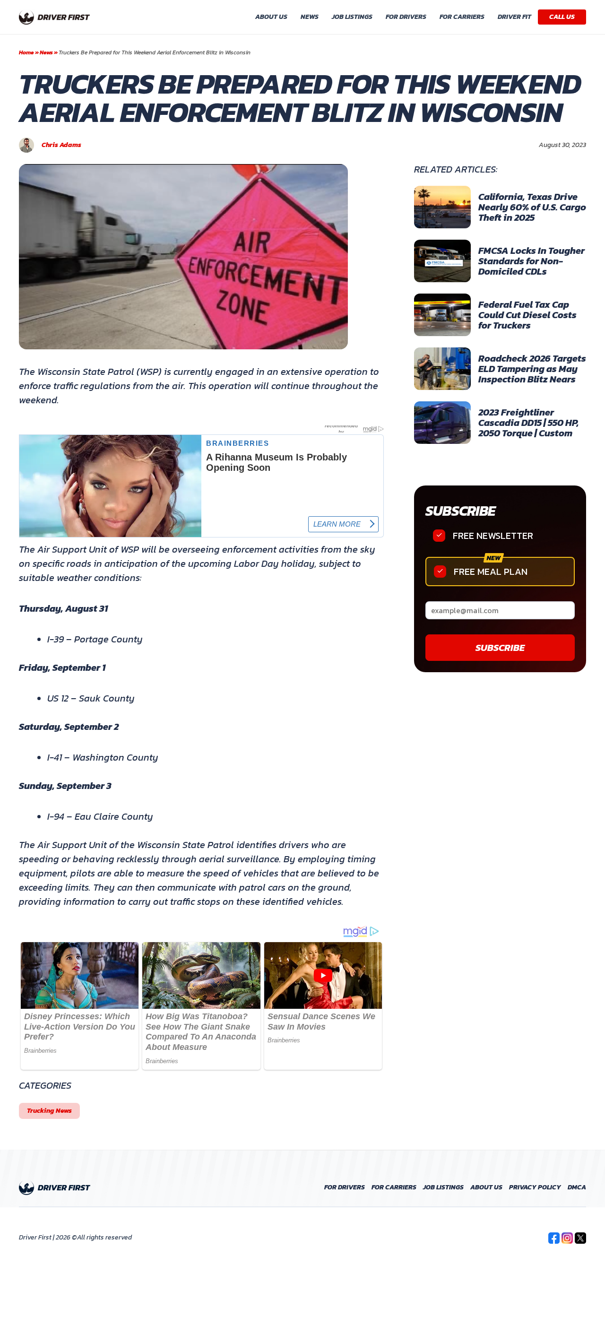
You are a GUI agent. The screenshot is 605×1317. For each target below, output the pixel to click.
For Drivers (406, 17)
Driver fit (514, 17)
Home (26, 52)
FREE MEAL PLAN (490, 571)
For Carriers (462, 17)
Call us (562, 17)
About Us (271, 17)
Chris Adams (61, 145)
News (310, 17)
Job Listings (352, 17)
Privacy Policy (535, 1187)
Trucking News (49, 1111)
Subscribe (460, 511)
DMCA (577, 1187)
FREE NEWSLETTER (493, 535)
